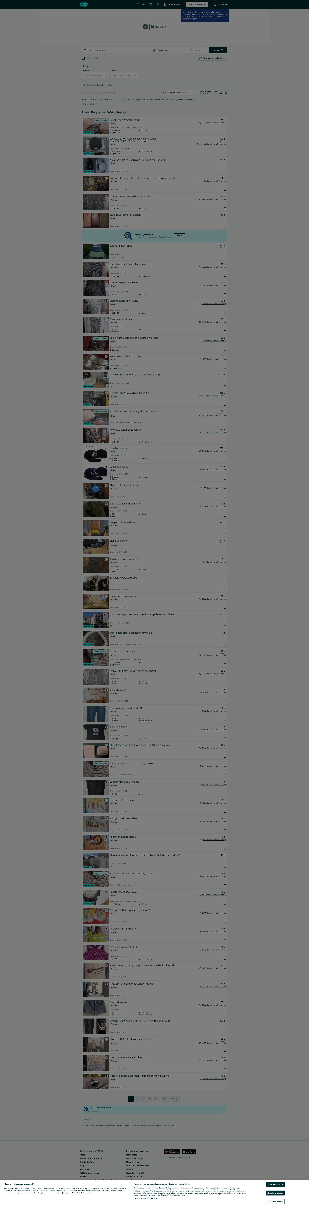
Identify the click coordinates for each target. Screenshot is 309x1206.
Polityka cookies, (69, 1193)
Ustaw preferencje (275, 1201)
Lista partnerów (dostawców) (145, 1198)
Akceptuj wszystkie (275, 1184)
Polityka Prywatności (85, 1193)
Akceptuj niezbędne (275, 1193)
